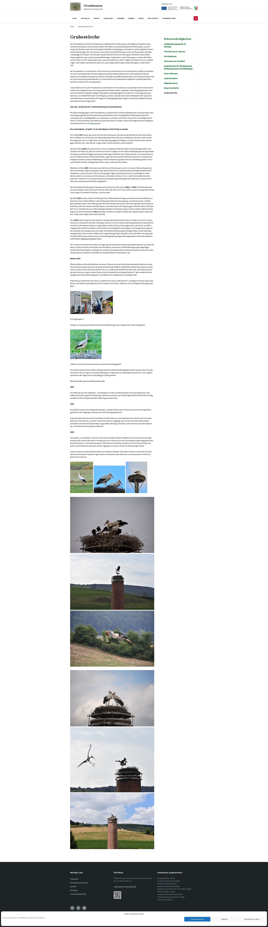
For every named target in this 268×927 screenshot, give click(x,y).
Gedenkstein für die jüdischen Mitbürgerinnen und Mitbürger (178, 67)
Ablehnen (225, 919)
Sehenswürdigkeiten (85, 27)
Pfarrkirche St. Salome (174, 51)
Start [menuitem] (74, 18)
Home (72, 27)
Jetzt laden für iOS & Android (125, 887)
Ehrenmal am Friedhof (174, 61)
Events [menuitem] (96, 18)
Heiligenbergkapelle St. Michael (175, 45)
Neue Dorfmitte (171, 88)
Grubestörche (170, 92)
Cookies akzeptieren (197, 919)
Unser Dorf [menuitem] (108, 18)
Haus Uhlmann (171, 73)
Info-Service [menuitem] (153, 18)
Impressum (74, 879)
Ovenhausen (93, 6)
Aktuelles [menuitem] (85, 18)
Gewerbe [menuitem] (120, 18)
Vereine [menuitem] (131, 18)
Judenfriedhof (171, 78)
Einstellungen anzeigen (251, 919)
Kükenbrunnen (171, 83)
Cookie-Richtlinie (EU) (78, 894)
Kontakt (73, 886)
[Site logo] (75, 10)
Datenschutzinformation (79, 883)
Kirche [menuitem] (141, 18)
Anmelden (73, 890)
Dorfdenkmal (170, 56)
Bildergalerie (95, 123)
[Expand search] (196, 18)
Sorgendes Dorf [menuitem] (169, 18)
